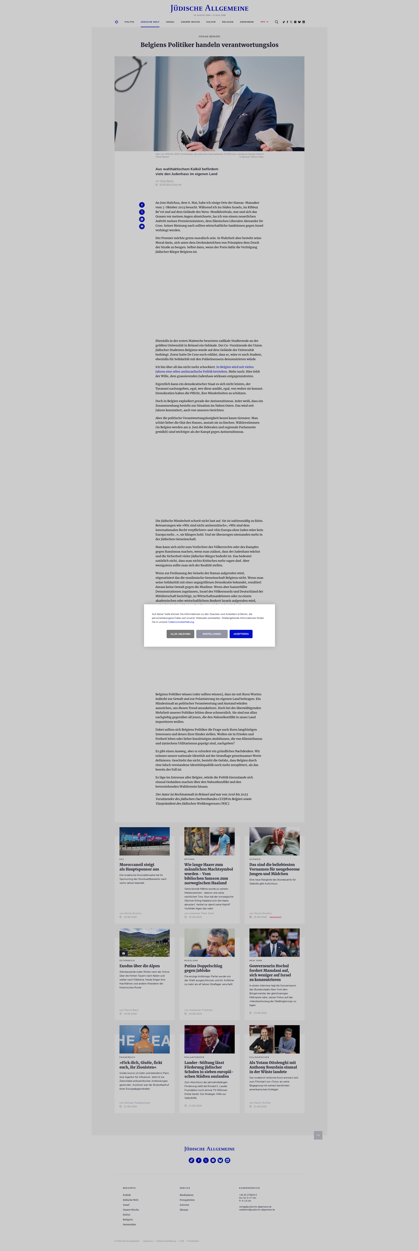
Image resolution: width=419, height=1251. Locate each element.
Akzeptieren (241, 634)
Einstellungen (212, 634)
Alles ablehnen (180, 634)
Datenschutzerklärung (181, 622)
